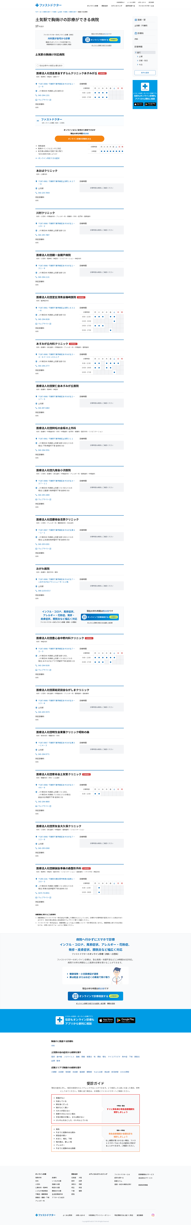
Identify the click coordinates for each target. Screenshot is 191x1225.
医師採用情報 (143, 1185)
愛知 (72, 1194)
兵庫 (80, 1181)
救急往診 (105, 6)
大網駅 (54, 1071)
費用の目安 (111, 1003)
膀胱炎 (137, 1056)
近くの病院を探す (45, 12)
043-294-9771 (44, 754)
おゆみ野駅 (124, 1071)
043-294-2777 (44, 365)
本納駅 (75, 1071)
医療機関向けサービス (146, 1174)
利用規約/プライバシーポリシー (100, 1215)
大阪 (80, 1177)
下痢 (131, 1056)
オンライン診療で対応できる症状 (101, 45)
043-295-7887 (44, 235)
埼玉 (72, 1187)
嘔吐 (104, 1056)
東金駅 (107, 1071)
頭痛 (83, 1056)
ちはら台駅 (98, 1071)
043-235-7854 (44, 192)
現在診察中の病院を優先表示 (50, 65)
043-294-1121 (44, 277)
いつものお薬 (56, 1181)
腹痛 (78, 1056)
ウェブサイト (43, 99)
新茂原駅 (114, 1071)
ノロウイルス (69, 1056)
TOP (36, 12)
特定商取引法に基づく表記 (124, 1215)
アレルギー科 (40, 1201)
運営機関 (151, 2)
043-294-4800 (44, 801)
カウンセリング (116, 6)
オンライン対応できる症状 (48, 158)
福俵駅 (82, 1071)
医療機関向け (121, 2)
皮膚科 (54, 1177)
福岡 (80, 1191)
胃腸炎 (89, 1056)
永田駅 (61, 1071)
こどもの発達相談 (41, 1191)
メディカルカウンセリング (98, 1174)
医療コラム (118, 1181)
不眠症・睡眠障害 (41, 1194)
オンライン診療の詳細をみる (79, 138)
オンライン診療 (92, 6)
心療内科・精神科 (41, 1187)
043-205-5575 (44, 712)
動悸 (58, 1060)
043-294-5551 (44, 450)
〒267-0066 (56, 355)
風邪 (53, 1056)
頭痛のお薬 (56, 1184)
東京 (72, 1181)
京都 (80, 1184)
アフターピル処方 (58, 1197)
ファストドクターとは (146, 6)
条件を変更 (145, 73)
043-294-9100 (44, 665)
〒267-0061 (55, 438)
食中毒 (59, 1056)
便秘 (99, 1056)
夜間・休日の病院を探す (122, 1184)
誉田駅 (68, 1071)
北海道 (73, 1177)
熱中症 (124, 1056)
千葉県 (54, 12)
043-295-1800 (44, 495)
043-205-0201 (44, 544)
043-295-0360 (44, 848)
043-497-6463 (44, 408)
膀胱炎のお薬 (56, 1191)
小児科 (37, 1184)
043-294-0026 (44, 319)
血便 (53, 1060)
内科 (53, 1045)
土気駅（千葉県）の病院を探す (67, 12)
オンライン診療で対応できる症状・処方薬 (100, 623)
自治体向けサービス (145, 1178)
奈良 (80, 1187)
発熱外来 (38, 1177)
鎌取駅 (89, 1071)
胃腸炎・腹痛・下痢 (42, 1197)
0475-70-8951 (44, 893)
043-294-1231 (44, 95)
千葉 (72, 1191)
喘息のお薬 (56, 1187)
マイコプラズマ (114, 1056)
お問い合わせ (142, 2)
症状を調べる (130, 6)
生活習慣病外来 (57, 1194)
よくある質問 (131, 2)
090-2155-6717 (44, 590)
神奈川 (73, 1184)
